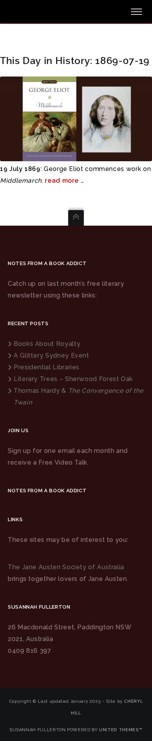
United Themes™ (121, 729)
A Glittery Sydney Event (51, 355)
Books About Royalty (47, 343)
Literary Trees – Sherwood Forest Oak (73, 379)
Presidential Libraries (47, 367)
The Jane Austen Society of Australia (66, 567)
